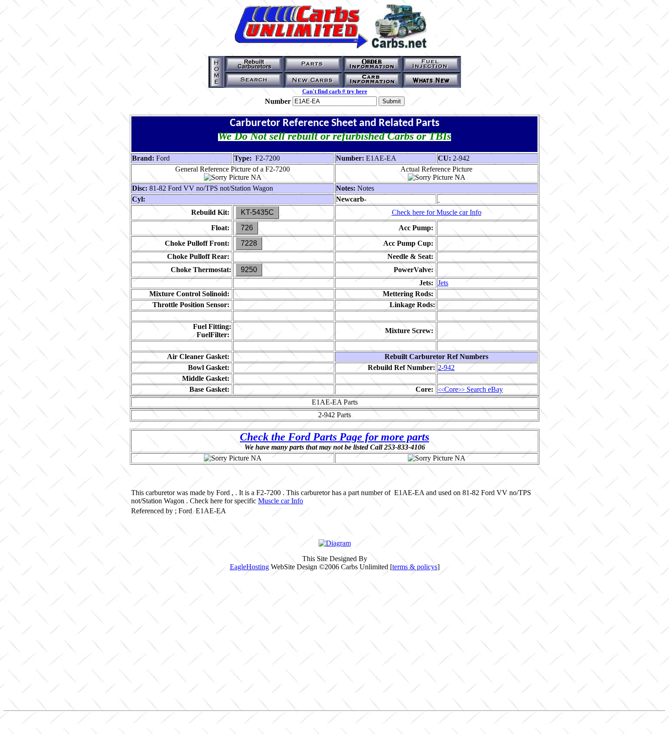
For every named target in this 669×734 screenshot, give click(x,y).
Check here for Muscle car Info (436, 212)
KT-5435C (257, 212)
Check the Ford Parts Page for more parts (334, 437)
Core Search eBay (470, 389)
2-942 (446, 367)
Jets (443, 283)
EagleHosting (249, 567)
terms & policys (414, 567)
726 (247, 228)
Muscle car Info (280, 501)
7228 (249, 243)
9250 (249, 269)
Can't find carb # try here (334, 91)
